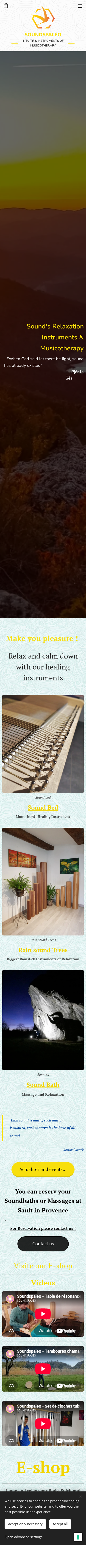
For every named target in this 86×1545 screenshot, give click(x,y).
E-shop (43, 1467)
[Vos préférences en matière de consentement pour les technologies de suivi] (78, 1537)
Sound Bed (43, 807)
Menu (80, 5)
